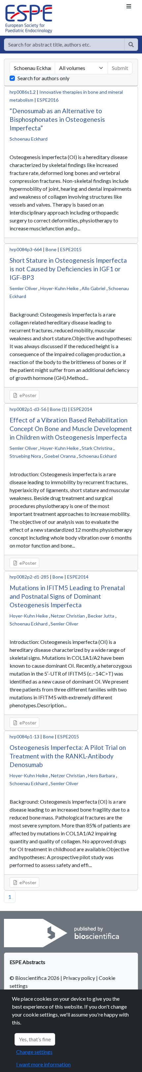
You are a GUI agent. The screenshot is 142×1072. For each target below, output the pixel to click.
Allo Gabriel (93, 288)
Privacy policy (79, 978)
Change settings (34, 1052)
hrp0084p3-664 (26, 249)
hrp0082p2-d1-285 (29, 577)
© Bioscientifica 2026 (35, 978)
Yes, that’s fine (35, 1039)
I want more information (43, 1064)
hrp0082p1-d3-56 (28, 409)
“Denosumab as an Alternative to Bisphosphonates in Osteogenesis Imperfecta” (57, 119)
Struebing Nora (25, 456)
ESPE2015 (71, 249)
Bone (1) (58, 409)
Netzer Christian (68, 616)
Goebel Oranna (60, 456)
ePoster (27, 395)
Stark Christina (97, 448)
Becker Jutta (101, 616)
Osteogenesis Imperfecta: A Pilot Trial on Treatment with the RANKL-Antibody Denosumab (68, 756)
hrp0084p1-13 (24, 736)
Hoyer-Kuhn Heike (59, 288)
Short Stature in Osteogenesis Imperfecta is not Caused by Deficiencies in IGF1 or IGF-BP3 (68, 268)
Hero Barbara (101, 775)
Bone (51, 249)
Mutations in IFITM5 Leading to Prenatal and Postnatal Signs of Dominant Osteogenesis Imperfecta (67, 596)
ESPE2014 (81, 409)
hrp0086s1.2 (23, 92)
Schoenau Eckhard (29, 139)
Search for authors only (43, 78)
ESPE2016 (47, 100)
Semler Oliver (23, 288)
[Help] (131, 44)
